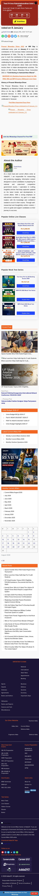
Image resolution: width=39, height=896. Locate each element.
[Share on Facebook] (12, 36)
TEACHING (28, 759)
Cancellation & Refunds (9, 883)
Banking (23, 678)
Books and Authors (7, 695)
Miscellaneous (5, 710)
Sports (3, 684)
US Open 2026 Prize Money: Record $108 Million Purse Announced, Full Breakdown (18, 596)
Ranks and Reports (7, 704)
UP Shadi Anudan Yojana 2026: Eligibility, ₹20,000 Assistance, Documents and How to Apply (19, 582)
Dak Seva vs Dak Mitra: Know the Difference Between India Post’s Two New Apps (19, 643)
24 (3, 547)
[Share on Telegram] (6, 36)
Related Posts (6, 327)
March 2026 (8, 508)
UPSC (26, 768)
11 (8, 539)
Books (3, 812)
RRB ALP (4, 784)
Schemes (4, 690)
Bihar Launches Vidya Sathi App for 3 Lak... (15, 361)
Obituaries (4, 701)
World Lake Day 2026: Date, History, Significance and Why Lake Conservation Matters (18, 631)
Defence (23, 687)
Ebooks (3, 809)
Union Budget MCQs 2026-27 (15, 414)
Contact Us (28, 784)
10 (3, 539)
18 (8, 543)
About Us (27, 781)
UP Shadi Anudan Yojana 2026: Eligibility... (15, 387)
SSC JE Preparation (7, 761)
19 (13, 543)
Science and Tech (6, 707)
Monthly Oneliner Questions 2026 (16, 442)
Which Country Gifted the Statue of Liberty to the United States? (19, 648)
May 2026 (8, 502)
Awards (3, 687)
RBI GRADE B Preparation (5, 772)
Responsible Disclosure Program (12, 880)
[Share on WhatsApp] (2, 36)
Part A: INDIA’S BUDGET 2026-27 (17, 417)
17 (3, 543)
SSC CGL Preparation (5, 764)
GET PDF (34, 893)
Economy (23, 692)
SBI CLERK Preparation (5, 754)
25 (8, 547)
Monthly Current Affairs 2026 (15, 439)
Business (23, 684)
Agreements (5, 692)
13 (18, 539)
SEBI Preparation (6, 758)
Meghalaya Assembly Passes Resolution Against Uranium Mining (18, 601)
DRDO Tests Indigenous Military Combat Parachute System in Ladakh (18, 611)
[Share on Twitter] (15, 36)
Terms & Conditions (24, 883)
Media (26, 787)
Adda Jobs (15, 726)
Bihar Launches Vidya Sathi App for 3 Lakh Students (19, 576)
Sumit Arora (7, 32)
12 (13, 539)
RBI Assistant (5, 768)
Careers (30, 791)
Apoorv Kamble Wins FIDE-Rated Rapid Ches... (16, 354)
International (24, 669)
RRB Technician (6, 781)
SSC (26, 753)
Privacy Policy (6, 886)
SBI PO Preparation (7, 750)
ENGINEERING (29, 765)
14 (23, 539)
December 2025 (10, 517)
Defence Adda (25, 729)
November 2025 (10, 521)
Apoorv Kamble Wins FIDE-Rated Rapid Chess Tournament (20, 571)
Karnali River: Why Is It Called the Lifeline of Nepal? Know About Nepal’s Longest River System (19, 589)
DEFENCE (28, 762)
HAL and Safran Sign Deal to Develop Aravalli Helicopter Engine (20, 606)
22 (29, 543)
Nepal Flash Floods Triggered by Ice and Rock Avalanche (20, 616)
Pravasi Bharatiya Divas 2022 (12, 46)
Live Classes (5, 803)
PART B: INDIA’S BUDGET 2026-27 (17, 420)
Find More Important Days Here (19, 102)
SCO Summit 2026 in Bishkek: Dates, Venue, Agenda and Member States (19, 637)
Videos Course (5, 806)
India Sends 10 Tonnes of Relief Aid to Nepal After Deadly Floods (19, 625)
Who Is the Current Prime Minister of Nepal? (19, 621)
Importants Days (26, 695)
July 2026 (8, 495)
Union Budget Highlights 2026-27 (16, 424)
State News (24, 672)
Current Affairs (25, 726)
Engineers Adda (13, 734)
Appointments (25, 675)
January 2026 (9, 514)
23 (34, 543)
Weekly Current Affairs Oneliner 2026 (18, 436)
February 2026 (9, 511)
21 (23, 543)
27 (18, 547)
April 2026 (8, 505)
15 (29, 539)
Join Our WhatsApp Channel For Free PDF (17, 136)
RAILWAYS (28, 756)
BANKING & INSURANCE (28, 749)
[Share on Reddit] (9, 36)
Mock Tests (4, 800)
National (23, 666)
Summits (23, 690)
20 (19, 543)
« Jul (2, 560)
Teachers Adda (33, 720)
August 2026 (13, 492)
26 (13, 547)
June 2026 (8, 499)
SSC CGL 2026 (6, 787)
